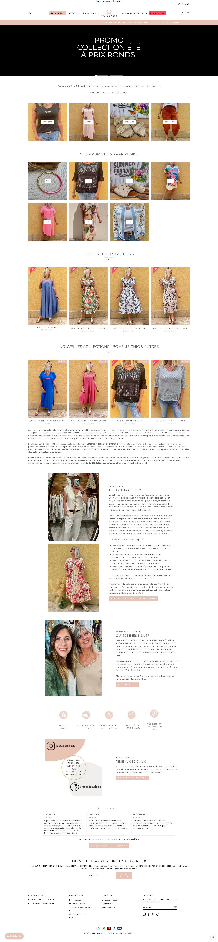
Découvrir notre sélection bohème (133, 599)
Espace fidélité (108, 904)
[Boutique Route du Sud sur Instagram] (144, 914)
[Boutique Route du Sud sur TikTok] (157, 914)
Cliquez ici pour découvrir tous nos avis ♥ (109, 846)
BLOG (144, 13)
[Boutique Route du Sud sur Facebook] (148, 914)
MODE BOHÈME (57, 13)
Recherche (73, 918)
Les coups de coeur (110, 900)
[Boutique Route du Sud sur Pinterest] (153, 914)
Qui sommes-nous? (77, 904)
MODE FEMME (89, 13)
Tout (108, 259)
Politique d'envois (76, 911)
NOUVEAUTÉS (73, 13)
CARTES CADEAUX (130, 13)
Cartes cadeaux (108, 907)
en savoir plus (127, 685)
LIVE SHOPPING (157, 13)
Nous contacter (75, 900)
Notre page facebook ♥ (132, 778)
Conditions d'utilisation (78, 914)
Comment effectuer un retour (81, 907)
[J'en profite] (175, 907)
